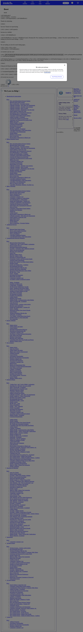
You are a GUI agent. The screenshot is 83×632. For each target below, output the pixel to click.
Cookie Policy (47, 72)
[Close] (64, 65)
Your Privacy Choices (57, 76)
